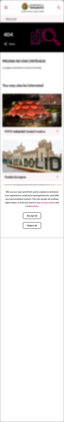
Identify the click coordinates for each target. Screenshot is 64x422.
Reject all (32, 225)
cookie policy (31, 206)
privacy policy (48, 202)
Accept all (32, 215)
